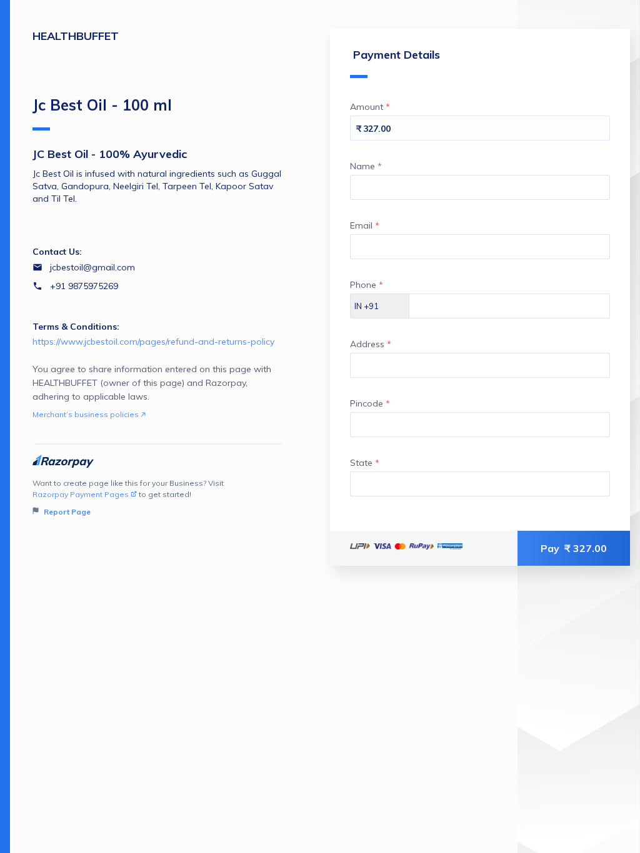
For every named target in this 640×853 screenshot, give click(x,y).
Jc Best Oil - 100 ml (102, 105)
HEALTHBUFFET (75, 36)
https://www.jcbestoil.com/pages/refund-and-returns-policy (153, 341)
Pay (574, 548)
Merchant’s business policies (86, 414)
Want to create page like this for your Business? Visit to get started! (128, 497)
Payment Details (396, 54)
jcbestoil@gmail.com (92, 267)
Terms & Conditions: (75, 326)
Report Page (66, 511)
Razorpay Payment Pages (80, 494)
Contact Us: (57, 251)
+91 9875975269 (84, 286)
